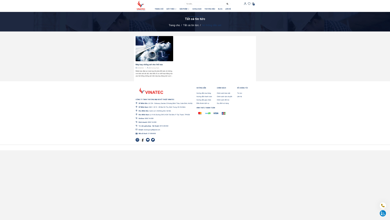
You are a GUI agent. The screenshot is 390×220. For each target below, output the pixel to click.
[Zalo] (383, 213)
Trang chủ (159, 9)
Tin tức (239, 93)
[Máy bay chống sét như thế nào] (154, 48)
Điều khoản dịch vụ (203, 103)
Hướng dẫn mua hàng (204, 93)
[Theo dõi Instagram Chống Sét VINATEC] (137, 140)
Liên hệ (228, 9)
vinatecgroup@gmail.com (152, 130)
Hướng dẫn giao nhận (204, 100)
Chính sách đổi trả (223, 100)
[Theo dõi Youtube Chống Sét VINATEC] (148, 140)
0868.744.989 (149, 118)
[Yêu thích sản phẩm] (249, 3)
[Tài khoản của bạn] (245, 3)
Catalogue (197, 9)
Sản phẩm (184, 9)
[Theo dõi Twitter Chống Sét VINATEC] (153, 140)
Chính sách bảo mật (223, 93)
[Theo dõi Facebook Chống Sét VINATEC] (142, 140)
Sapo (209, 147)
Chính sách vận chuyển (224, 96)
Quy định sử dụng (223, 103)
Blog (220, 9)
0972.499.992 (164, 126)
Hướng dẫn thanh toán (204, 96)
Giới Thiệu (170, 9)
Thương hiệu (209, 9)
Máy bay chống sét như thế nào (149, 64)
